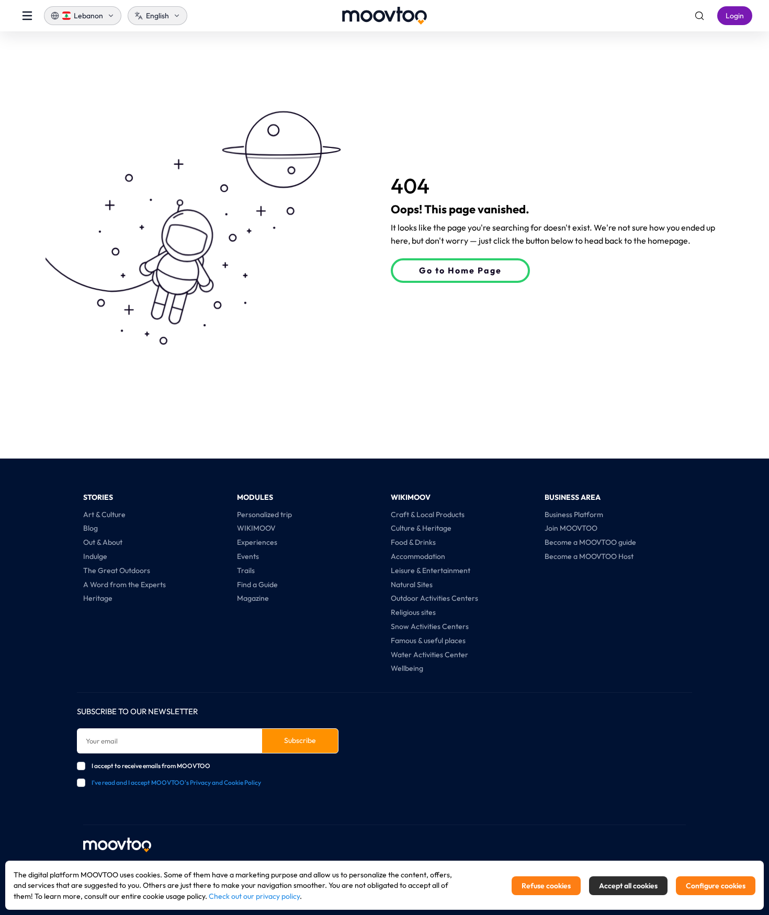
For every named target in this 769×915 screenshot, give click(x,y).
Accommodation (418, 556)
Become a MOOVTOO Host (589, 556)
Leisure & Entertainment (430, 570)
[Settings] (699, 15)
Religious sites (413, 612)
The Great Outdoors (116, 570)
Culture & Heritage (421, 528)
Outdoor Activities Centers (434, 598)
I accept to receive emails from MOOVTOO (151, 766)
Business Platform (574, 514)
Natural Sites (412, 584)
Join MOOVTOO (571, 528)
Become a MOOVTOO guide (590, 542)
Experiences (257, 542)
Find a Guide (257, 584)
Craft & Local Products (428, 514)
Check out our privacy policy (254, 896)
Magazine (253, 598)
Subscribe (300, 740)
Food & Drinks (413, 542)
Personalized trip (264, 514)
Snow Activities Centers (430, 626)
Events (248, 556)
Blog (90, 528)
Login (735, 15)
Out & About (102, 542)
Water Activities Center (429, 654)
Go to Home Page (460, 270)
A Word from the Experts (124, 584)
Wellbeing (407, 668)
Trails (246, 570)
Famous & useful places (428, 640)
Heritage (97, 598)
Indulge (95, 556)
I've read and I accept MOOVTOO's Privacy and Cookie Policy (176, 782)
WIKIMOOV (256, 528)
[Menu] (27, 15)
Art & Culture (104, 514)
